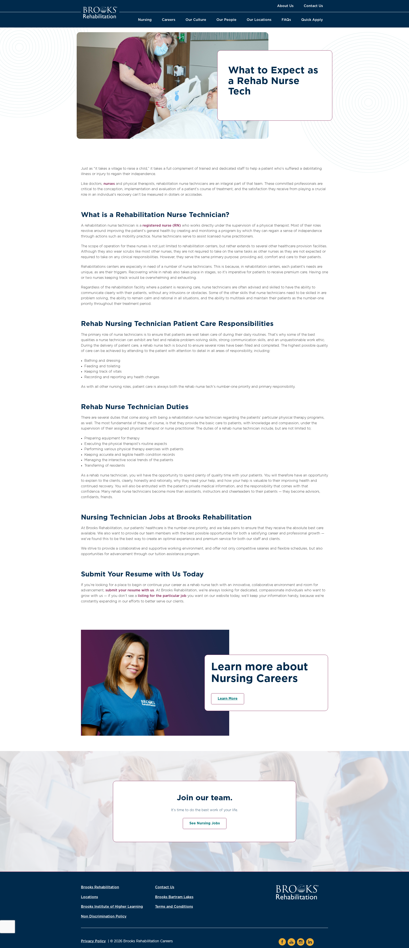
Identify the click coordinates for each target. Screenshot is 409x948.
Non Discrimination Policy (104, 916)
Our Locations (259, 20)
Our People (226, 20)
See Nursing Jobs (204, 823)
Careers (168, 20)
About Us (285, 6)
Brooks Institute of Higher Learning (112, 906)
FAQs (286, 20)
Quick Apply (312, 20)
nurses (109, 183)
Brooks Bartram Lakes (174, 897)
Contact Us (313, 6)
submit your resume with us (129, 590)
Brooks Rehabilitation (100, 887)
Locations (89, 897)
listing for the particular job (162, 596)
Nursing (145, 20)
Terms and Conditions (174, 906)
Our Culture (196, 20)
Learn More (228, 698)
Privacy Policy (93, 941)
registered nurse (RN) (162, 225)
